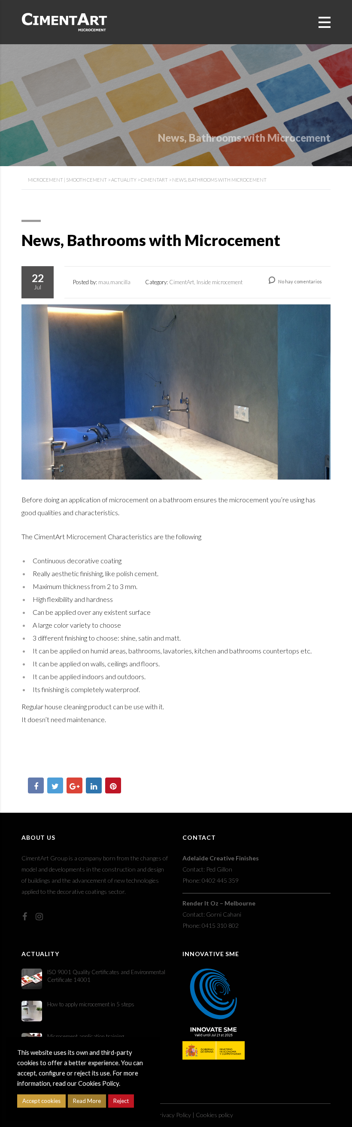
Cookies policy (214, 1114)
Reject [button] (121, 1100)
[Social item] (24, 916)
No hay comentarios (299, 281)
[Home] (64, 21)
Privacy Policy (173, 1114)
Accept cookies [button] (41, 1100)
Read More (87, 1100)
